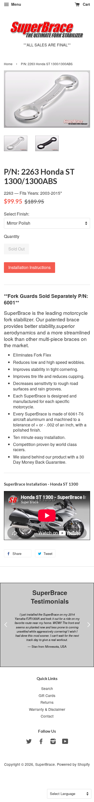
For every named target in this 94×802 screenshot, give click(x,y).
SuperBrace (45, 764)
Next (88, 631)
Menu (15, 4)
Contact (47, 716)
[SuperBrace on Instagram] (53, 742)
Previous (5, 631)
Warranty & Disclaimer (47, 709)
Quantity (11, 236)
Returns (47, 702)
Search (47, 688)
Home (8, 64)
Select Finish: (16, 214)
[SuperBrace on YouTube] (65, 742)
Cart (86, 4)
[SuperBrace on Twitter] (29, 742)
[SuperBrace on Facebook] (41, 742)
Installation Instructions (29, 267)
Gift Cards (47, 695)
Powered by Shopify (73, 764)
